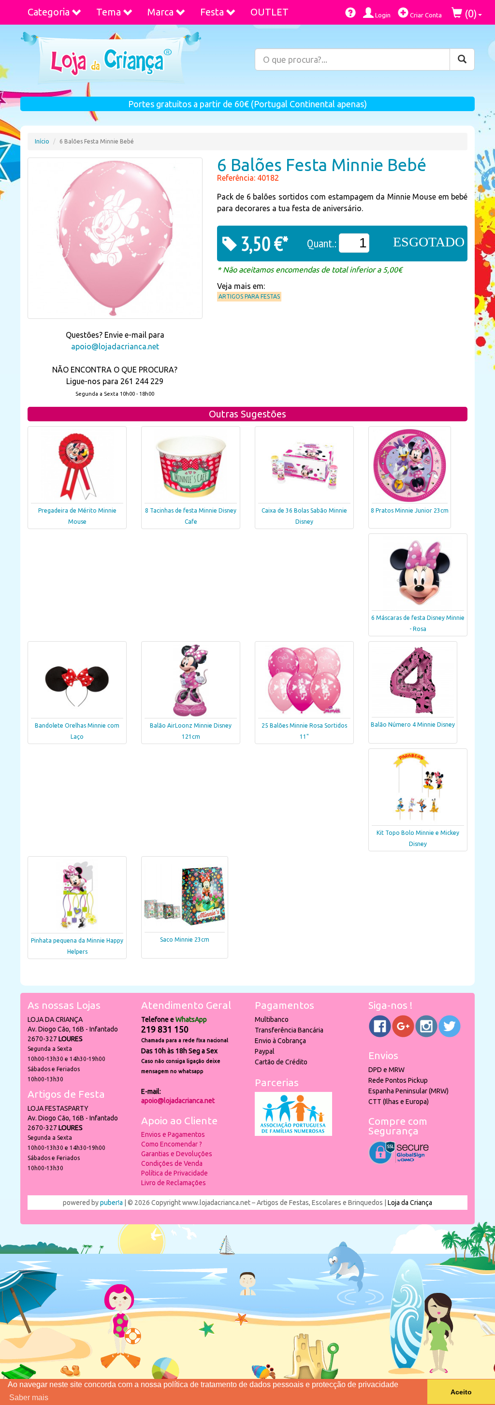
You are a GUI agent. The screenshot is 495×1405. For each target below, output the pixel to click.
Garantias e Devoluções (176, 1154)
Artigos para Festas (249, 296)
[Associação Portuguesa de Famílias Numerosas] (293, 1133)
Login (382, 15)
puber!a (111, 1202)
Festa (212, 11)
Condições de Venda (172, 1163)
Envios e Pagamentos (173, 1134)
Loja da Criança (410, 1202)
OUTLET (269, 11)
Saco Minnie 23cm (184, 939)
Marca (160, 11)
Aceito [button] (461, 1392)
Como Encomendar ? (171, 1144)
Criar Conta (425, 15)
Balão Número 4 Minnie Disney (413, 724)
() (469, 13)
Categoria (49, 11)
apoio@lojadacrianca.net (115, 346)
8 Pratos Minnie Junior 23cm (410, 510)
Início (42, 141)
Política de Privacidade (174, 1173)
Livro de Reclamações (173, 1183)
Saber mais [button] (28, 1397)
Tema (108, 11)
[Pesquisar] (462, 59)
